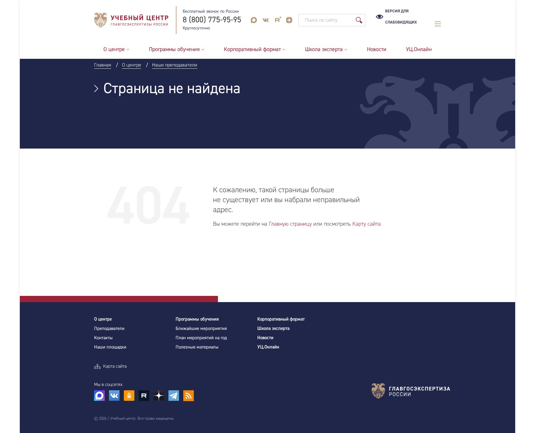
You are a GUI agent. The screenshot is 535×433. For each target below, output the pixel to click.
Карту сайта (366, 223)
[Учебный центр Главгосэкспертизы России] (131, 20)
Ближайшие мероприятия (201, 328)
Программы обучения (197, 319)
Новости (265, 338)
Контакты (103, 338)
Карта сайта (115, 366)
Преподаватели (109, 328)
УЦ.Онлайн (268, 347)
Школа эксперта (273, 328)
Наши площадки (110, 347)
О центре (103, 319)
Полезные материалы (197, 347)
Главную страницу (290, 223)
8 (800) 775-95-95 (212, 20)
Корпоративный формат (281, 319)
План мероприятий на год (201, 338)
